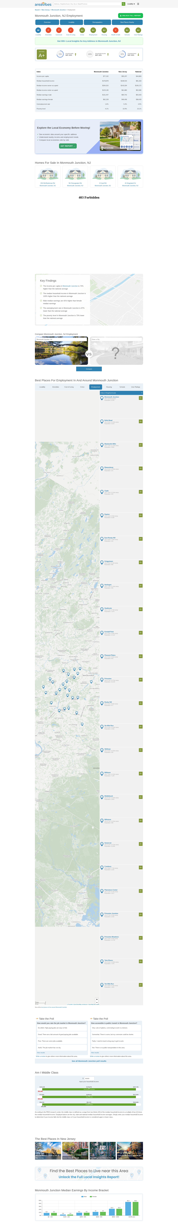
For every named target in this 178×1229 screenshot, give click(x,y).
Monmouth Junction (59, 10)
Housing (109, 387)
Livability (130, 4)
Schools (122, 387)
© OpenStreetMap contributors (80, 1004)
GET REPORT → (68, 146)
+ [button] (97, 999)
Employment (95, 387)
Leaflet (97, 1004)
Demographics (97, 22)
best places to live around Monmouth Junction (54, 1007)
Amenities (55, 387)
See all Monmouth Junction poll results (89, 1061)
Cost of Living (69, 387)
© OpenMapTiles (92, 1004)
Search (37, 10)
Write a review (41, 1056)
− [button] (97, 1002)
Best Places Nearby (127, 22)
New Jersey (46, 10)
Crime (82, 387)
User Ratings (135, 387)
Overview (47, 22)
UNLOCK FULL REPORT (131, 15)
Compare (89, 369)
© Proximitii (69, 1004)
